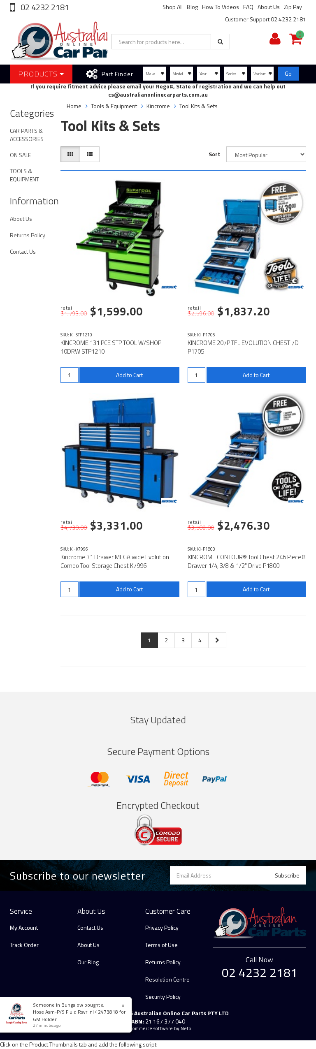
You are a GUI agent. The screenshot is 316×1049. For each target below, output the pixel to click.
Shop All (173, 6)
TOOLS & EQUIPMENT (24, 175)
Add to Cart (129, 375)
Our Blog (88, 962)
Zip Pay (293, 6)
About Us (269, 6)
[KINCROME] (169, 287)
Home (74, 106)
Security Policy (163, 996)
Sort (214, 154)
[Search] (220, 41)
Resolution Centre (167, 979)
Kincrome (158, 106)
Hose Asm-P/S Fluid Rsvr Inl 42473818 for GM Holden (79, 1015)
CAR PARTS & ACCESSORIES (27, 134)
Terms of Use (161, 944)
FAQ (248, 6)
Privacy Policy (162, 927)
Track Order (24, 944)
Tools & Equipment (114, 106)
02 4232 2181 (44, 7)
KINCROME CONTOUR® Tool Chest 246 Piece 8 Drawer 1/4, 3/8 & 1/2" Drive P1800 (247, 561)
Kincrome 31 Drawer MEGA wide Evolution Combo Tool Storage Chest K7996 (114, 561)
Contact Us (23, 251)
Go (288, 73)
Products (39, 73)
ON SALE (20, 155)
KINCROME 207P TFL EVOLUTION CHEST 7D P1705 (243, 347)
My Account (24, 927)
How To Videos (220, 6)
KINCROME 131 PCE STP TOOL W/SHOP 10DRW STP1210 (110, 347)
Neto (186, 1028)
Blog (192, 6)
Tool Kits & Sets (198, 106)
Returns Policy (27, 235)
